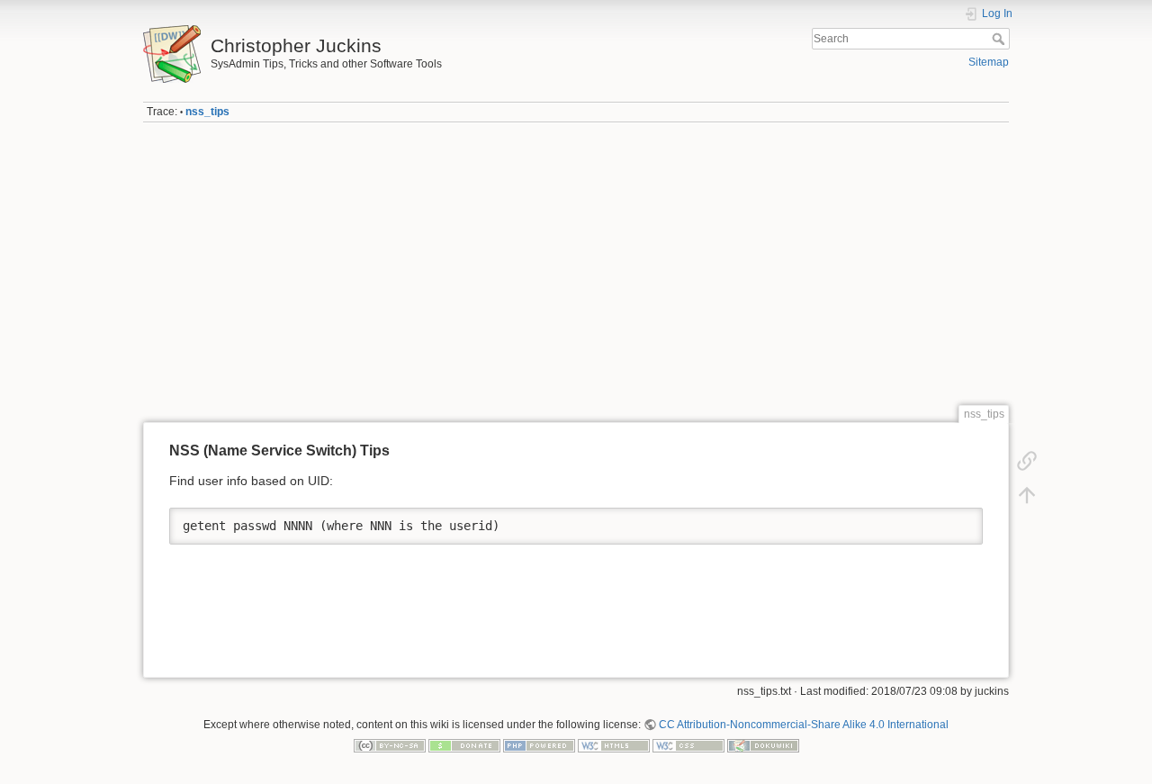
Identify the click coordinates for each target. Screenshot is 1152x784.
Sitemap (988, 62)
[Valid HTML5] (614, 745)
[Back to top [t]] (1027, 495)
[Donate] (464, 745)
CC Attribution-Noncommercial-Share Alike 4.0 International (804, 724)
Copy (957, 521)
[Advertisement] (576, 264)
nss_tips (207, 111)
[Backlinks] (1027, 461)
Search (1000, 38)
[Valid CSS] (688, 745)
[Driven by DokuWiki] (763, 745)
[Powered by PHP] (539, 745)
